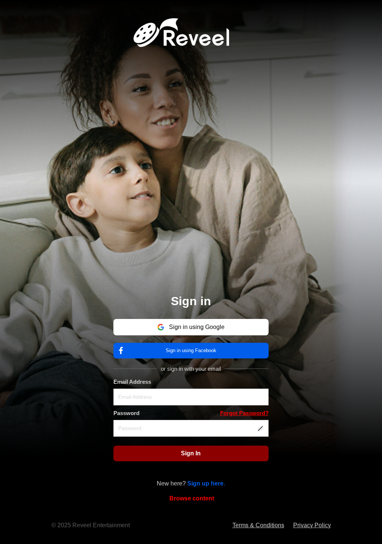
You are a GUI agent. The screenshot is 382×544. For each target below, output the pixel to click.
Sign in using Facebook (191, 350)
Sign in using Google (197, 327)
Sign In (191, 453)
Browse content (191, 498)
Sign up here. (206, 483)
